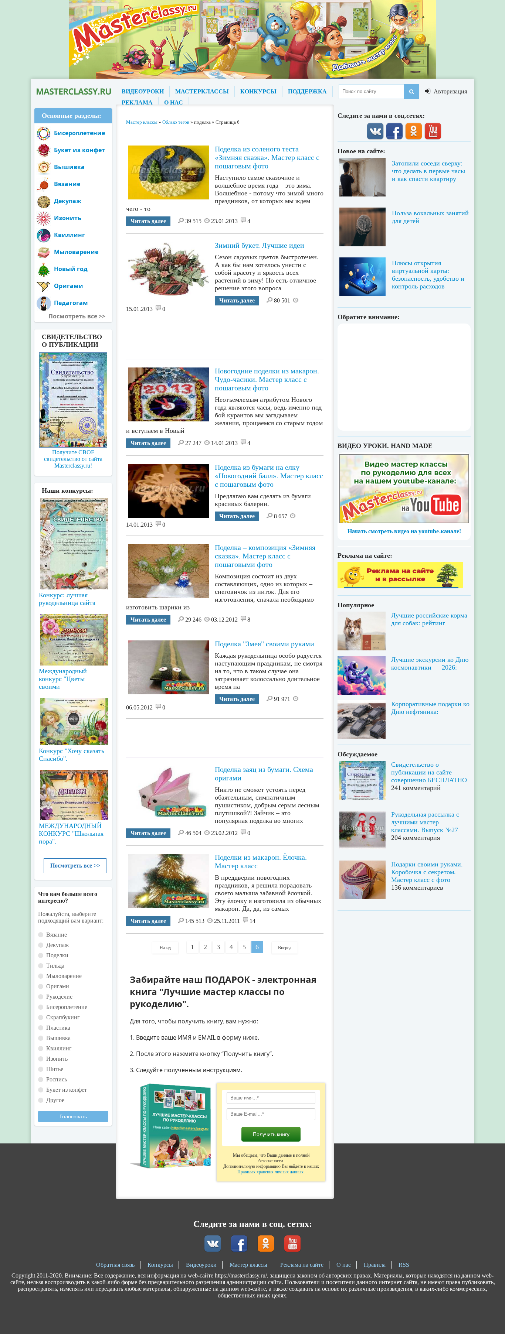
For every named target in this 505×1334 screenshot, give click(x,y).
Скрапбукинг (63, 1017)
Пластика (58, 1028)
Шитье (54, 1069)
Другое (55, 1100)
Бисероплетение (79, 133)
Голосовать (73, 1116)
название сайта (73, 92)
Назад (165, 947)
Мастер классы (248, 1265)
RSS (404, 1265)
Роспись (56, 1079)
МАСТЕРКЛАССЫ (202, 91)
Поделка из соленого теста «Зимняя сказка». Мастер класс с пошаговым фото (267, 157)
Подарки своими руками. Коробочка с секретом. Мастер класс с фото (427, 872)
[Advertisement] (260, 336)
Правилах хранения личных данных (270, 1171)
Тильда (55, 965)
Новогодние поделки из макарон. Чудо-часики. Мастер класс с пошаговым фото (267, 379)
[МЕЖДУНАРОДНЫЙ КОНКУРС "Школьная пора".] (73, 792)
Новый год (71, 269)
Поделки (57, 955)
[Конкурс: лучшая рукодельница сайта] (73, 520)
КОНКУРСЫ (258, 91)
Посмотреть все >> (75, 865)
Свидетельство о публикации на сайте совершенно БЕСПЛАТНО (429, 772)
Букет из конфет (79, 150)
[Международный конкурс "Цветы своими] (73, 636)
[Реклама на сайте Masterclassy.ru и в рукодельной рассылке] (400, 586)
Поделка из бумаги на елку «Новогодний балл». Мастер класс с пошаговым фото (269, 475)
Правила (375, 1265)
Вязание (67, 184)
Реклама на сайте (301, 1265)
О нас (343, 1265)
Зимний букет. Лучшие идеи (259, 245)
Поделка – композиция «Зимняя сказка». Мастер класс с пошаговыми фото (265, 555)
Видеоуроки (201, 1265)
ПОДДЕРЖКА (307, 91)
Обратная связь (115, 1265)
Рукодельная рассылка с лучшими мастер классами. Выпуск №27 (425, 822)
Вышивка (69, 167)
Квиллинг (69, 235)
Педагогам (71, 303)
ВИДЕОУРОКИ (143, 91)
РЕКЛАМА (137, 102)
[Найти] (411, 91)
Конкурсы (160, 1265)
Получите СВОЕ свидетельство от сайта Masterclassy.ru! (73, 459)
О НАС (173, 102)
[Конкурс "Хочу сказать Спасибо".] (73, 720)
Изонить (67, 218)
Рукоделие (59, 996)
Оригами (68, 286)
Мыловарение (76, 252)
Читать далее (148, 221)
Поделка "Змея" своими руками (264, 644)
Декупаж (67, 201)
